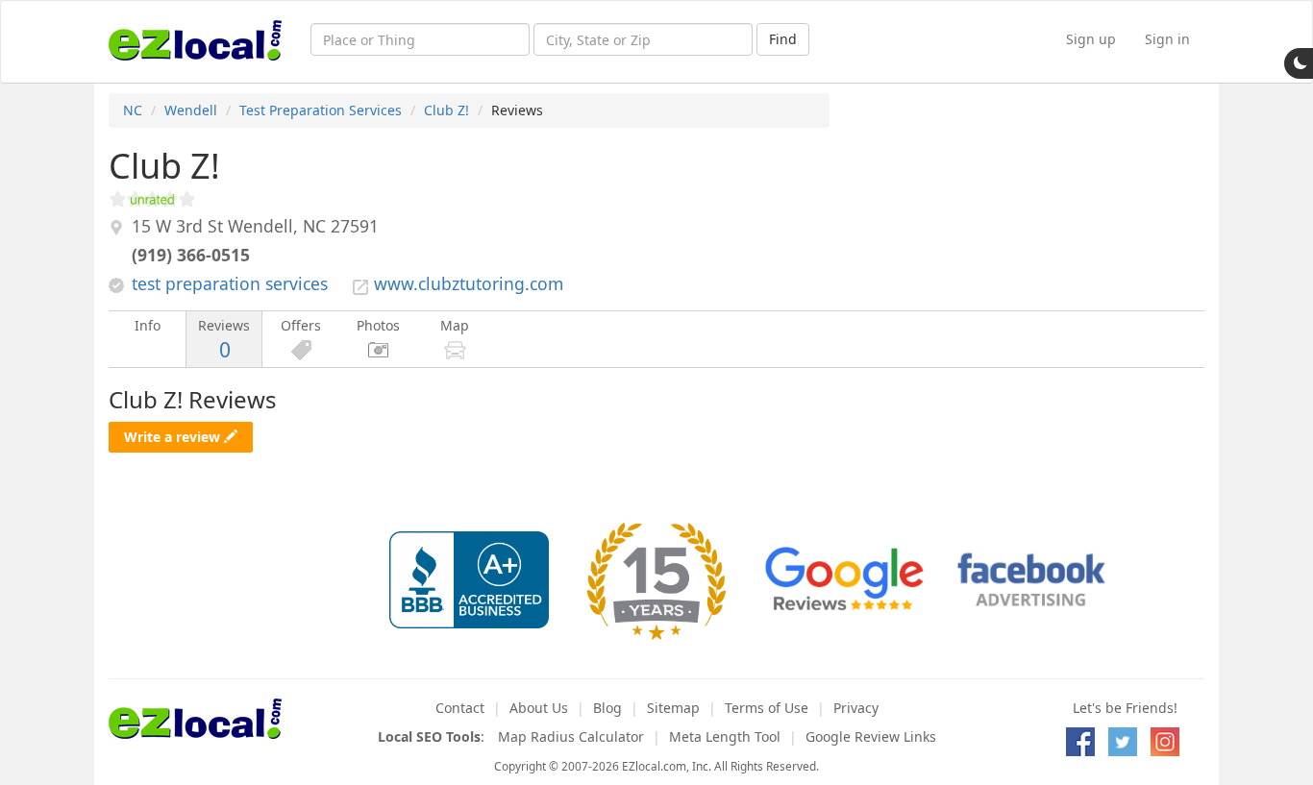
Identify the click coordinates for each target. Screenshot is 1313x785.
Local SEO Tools (429, 736)
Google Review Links (870, 736)
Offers (301, 325)
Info (148, 325)
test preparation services (230, 283)
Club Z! (446, 110)
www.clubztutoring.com (468, 283)
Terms (766, 708)
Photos (378, 325)
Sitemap (673, 708)
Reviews (224, 339)
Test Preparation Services (320, 110)
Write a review (174, 437)
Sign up (1091, 39)
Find (783, 39)
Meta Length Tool (724, 736)
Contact (459, 708)
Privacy (856, 708)
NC (132, 110)
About (538, 708)
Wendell (190, 110)
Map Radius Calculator (571, 736)
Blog (607, 708)
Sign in (1167, 39)
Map (454, 325)
